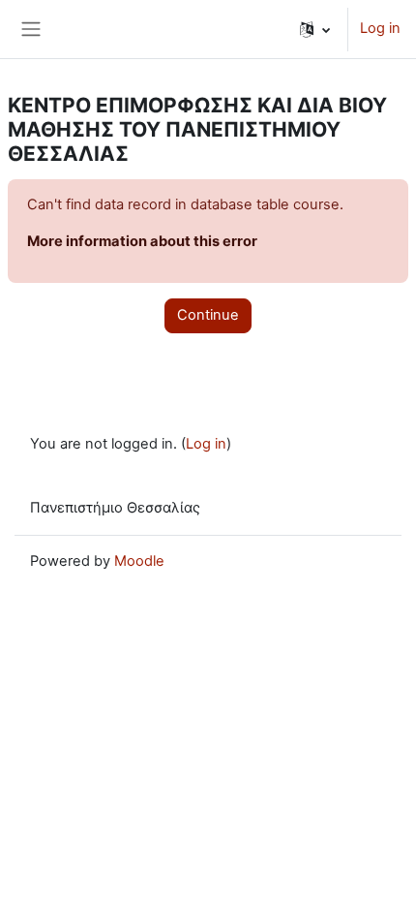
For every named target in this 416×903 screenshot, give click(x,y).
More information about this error (142, 241)
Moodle (139, 561)
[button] (314, 29)
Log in (380, 28)
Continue (208, 315)
